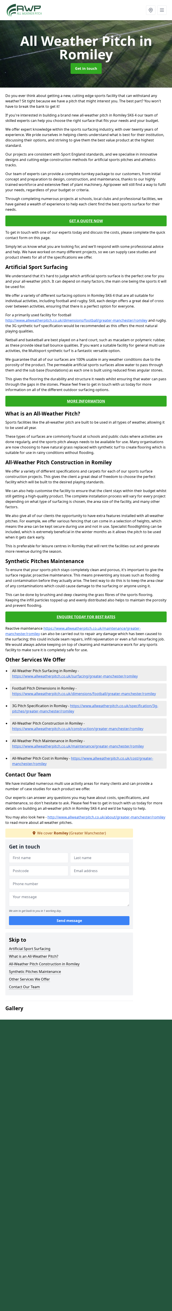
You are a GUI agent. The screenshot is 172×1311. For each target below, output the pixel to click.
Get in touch (86, 68)
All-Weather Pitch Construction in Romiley (44, 963)
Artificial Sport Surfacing (29, 948)
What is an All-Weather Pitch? (33, 956)
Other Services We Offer (29, 979)
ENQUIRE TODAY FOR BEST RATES (86, 616)
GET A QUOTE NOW (86, 220)
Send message (69, 920)
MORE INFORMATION (86, 401)
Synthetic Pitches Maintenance (35, 971)
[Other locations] (150, 10)
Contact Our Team (24, 986)
